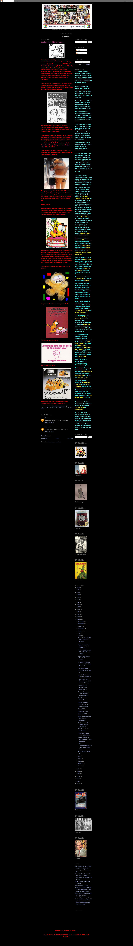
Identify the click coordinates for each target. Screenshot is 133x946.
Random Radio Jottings (81, 885)
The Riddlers (81, 720)
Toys (42, 408)
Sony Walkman (79, 375)
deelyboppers (84, 240)
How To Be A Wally (83, 668)
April (79, 758)
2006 (78, 781)
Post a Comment (45, 436)
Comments (80, 53)
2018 (78, 604)
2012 (78, 619)
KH (45, 417)
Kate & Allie (86, 324)
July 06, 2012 (49, 422)
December (81, 621)
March (80, 761)
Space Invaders (79, 278)
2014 (78, 614)
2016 (78, 609)
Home (57, 438)
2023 (78, 592)
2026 (78, 587)
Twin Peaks (78, 318)
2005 (78, 783)
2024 (78, 590)
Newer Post (44, 438)
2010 (78, 771)
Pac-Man (87, 280)
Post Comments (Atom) (55, 442)
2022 (78, 595)
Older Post (70, 438)
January (80, 766)
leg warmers (78, 254)
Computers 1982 (82, 713)
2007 (78, 778)
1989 (57, 407)
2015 (78, 611)
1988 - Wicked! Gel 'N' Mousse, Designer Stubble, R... (84, 645)
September (81, 628)
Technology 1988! (83, 711)
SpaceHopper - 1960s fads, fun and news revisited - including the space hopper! (83, 895)
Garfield (61, 407)
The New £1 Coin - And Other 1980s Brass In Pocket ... (84, 651)
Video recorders (87, 371)
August (80, 631)
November (81, 623)
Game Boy (78, 384)
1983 (47, 407)
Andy (46, 427)
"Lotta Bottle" (82, 356)
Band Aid (87, 268)
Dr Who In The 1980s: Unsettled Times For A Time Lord (84, 664)
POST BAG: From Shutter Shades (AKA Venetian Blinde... (84, 681)
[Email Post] (66, 406)
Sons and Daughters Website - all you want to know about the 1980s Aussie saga (83, 889)
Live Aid (80, 270)
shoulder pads (86, 245)
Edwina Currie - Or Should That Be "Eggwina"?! (83, 724)
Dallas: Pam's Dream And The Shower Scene (84, 657)
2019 (78, 602)
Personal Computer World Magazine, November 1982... (83, 693)
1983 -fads (52, 407)
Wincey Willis (81, 709)
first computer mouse (83, 389)
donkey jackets (86, 252)
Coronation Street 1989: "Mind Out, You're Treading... (84, 639)
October (80, 626)
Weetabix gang (81, 345)
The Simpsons (86, 317)
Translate (87, 64)
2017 (78, 607)
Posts (78, 50)
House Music (87, 259)
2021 (78, 597)
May (79, 756)
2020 (78, 599)
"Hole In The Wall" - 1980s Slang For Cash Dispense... (84, 739)
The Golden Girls (85, 326)
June (79, 635)
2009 (78, 774)
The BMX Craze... (83, 689)
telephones (68, 407)
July (79, 633)
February (81, 763)
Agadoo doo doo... (83, 702)
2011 (78, 769)
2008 (78, 776)
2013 (78, 616)
